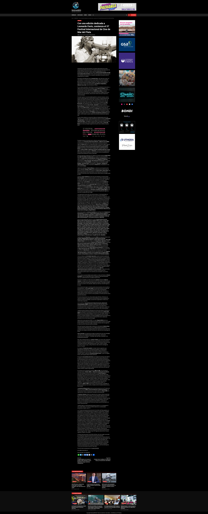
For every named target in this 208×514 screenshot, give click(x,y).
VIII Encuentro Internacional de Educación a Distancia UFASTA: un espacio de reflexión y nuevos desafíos (109, 478)
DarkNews (113, 512)
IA (89, 503)
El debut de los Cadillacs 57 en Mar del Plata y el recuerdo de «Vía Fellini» (102, 459)
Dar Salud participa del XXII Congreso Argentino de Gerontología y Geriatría (112, 500)
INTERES (107, 503)
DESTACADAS (75, 503)
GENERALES (79, 20)
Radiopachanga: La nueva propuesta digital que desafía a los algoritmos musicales (128, 500)
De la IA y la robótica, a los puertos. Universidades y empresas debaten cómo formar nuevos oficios (96, 500)
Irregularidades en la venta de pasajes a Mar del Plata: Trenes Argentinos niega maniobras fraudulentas (84, 460)
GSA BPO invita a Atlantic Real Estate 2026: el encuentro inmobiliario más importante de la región (79, 478)
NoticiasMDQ (76, 10)
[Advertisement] (117, 6)
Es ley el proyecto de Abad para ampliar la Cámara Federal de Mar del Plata (94, 478)
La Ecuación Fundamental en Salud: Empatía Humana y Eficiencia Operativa (79, 500)
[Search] (126, 15)
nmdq (78, 34)
